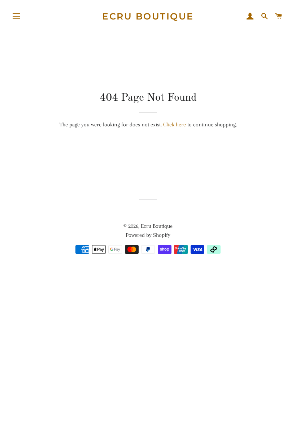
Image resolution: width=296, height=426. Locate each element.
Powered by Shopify (148, 235)
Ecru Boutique (148, 16)
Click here (174, 124)
